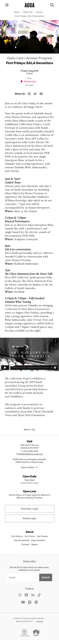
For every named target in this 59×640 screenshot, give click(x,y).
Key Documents (21, 540)
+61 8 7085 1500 (30, 451)
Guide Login (29, 518)
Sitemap (39, 621)
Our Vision (30, 536)
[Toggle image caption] (56, 51)
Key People (42, 536)
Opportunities (38, 540)
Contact (25, 544)
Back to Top (29, 429)
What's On (28, 12)
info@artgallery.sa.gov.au (30, 454)
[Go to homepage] (30, 5)
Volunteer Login (29, 508)
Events (39, 12)
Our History (17, 536)
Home (17, 12)
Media (34, 544)
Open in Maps (28, 467)
